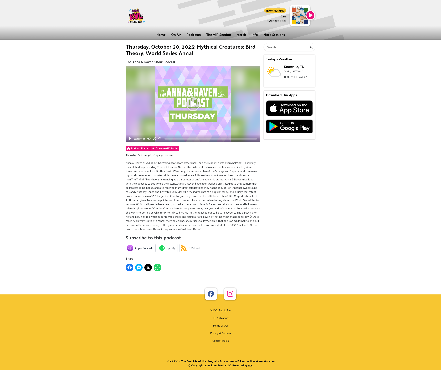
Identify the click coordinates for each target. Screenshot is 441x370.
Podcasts (193, 34)
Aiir (250, 365)
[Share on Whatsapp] (157, 267)
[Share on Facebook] (129, 267)
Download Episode (167, 148)
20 (154, 138)
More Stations (274, 34)
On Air (176, 34)
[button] (193, 104)
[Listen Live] (310, 15)
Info (255, 34)
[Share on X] (148, 267)
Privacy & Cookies (220, 333)
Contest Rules (220, 340)
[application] (193, 104)
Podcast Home (139, 148)
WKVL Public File (220, 310)
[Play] (130, 138)
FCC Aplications (220, 317)
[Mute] (149, 138)
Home (161, 34)
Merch (241, 34)
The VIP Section (218, 34)
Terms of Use (220, 325)
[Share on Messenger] (139, 267)
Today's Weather (279, 59)
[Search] (311, 47)
